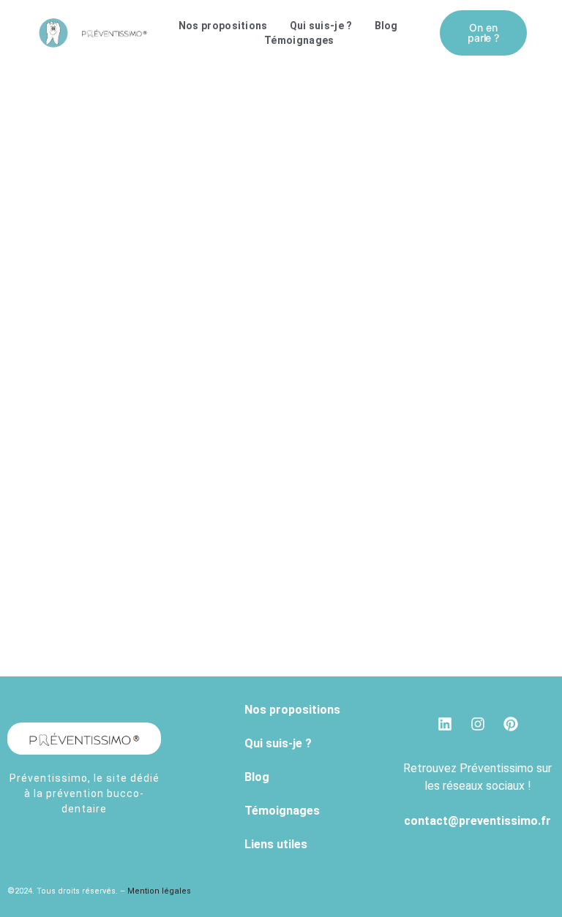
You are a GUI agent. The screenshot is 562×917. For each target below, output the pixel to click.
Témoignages (299, 40)
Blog (386, 25)
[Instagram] (477, 724)
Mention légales (160, 891)
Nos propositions (223, 25)
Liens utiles (275, 844)
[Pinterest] (510, 724)
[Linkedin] (445, 724)
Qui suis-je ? (321, 25)
